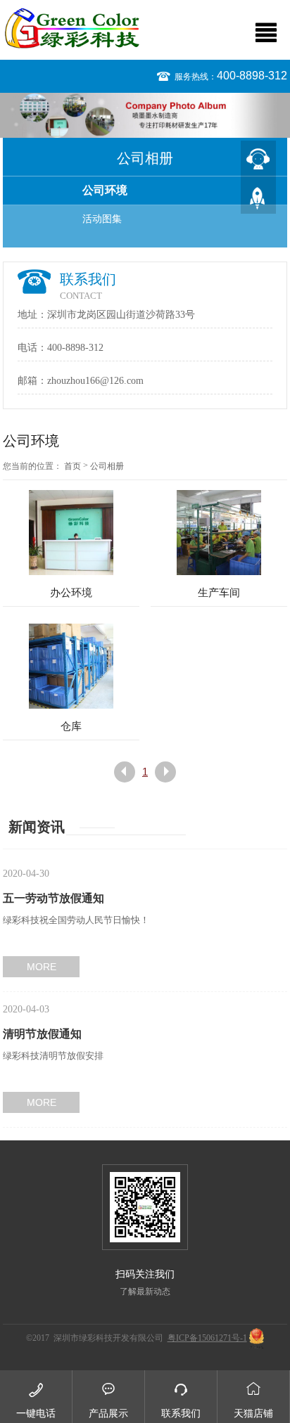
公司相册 (107, 466)
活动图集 (102, 219)
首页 (72, 466)
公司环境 (104, 190)
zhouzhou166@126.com (95, 380)
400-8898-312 (252, 76)
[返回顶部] (258, 196)
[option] (145, 115)
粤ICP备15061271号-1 (207, 1338)
